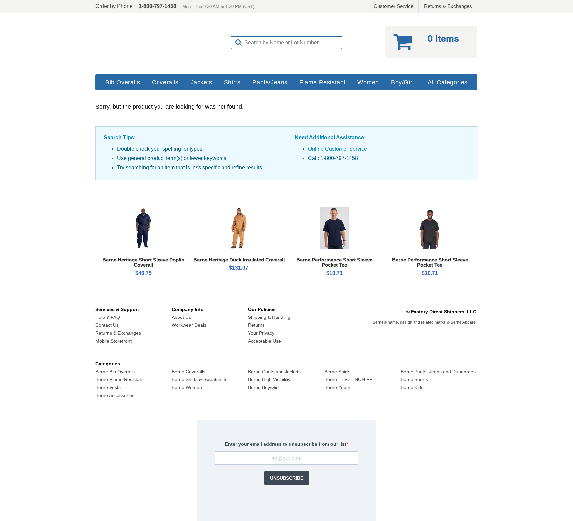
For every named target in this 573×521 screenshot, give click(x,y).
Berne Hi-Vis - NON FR (348, 379)
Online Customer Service (337, 149)
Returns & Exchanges (448, 6)
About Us (181, 317)
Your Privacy (261, 333)
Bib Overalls (122, 82)
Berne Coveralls (188, 371)
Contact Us (107, 325)
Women (368, 82)
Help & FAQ (108, 317)
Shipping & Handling (269, 317)
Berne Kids (412, 387)
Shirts (232, 82)
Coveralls (165, 82)
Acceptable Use (264, 341)
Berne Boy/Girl (263, 387)
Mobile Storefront (114, 341)
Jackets (201, 82)
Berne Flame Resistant (120, 379)
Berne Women (187, 387)
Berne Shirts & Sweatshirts (199, 379)
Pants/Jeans (269, 82)
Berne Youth (337, 387)
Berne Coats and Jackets (274, 371)
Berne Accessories (115, 395)
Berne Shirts (337, 371)
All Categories (448, 82)
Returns (256, 325)
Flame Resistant (322, 82)
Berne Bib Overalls (115, 371)
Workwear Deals (189, 325)
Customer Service (393, 6)
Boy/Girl (402, 82)
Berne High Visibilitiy (269, 379)
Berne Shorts (414, 379)
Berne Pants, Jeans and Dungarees (438, 371)
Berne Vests (108, 387)
